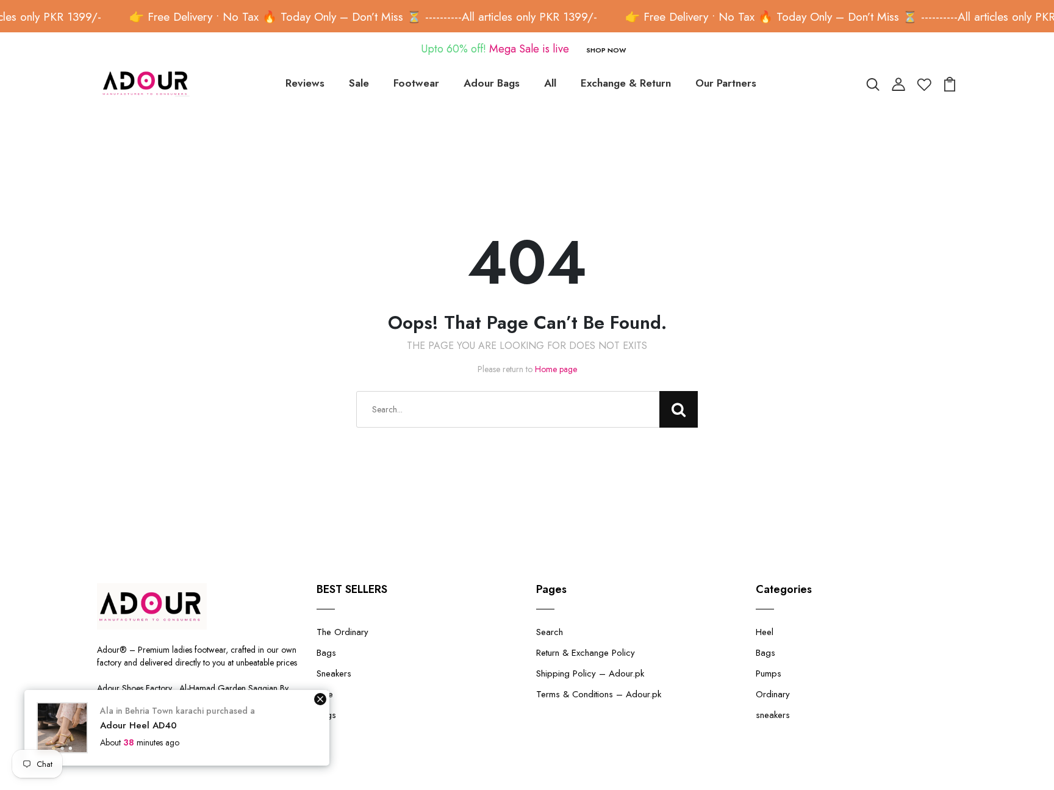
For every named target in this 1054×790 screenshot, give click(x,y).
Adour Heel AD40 (138, 725)
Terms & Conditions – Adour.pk (598, 694)
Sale (359, 83)
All (550, 83)
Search (549, 632)
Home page (556, 369)
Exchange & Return (626, 83)
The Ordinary (342, 632)
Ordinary (773, 694)
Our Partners (725, 83)
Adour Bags (492, 83)
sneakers (773, 715)
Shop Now (606, 50)
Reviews (304, 83)
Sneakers (334, 673)
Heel (764, 632)
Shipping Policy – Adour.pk (590, 673)
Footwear (416, 83)
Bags (326, 652)
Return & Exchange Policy (585, 652)
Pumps (768, 673)
